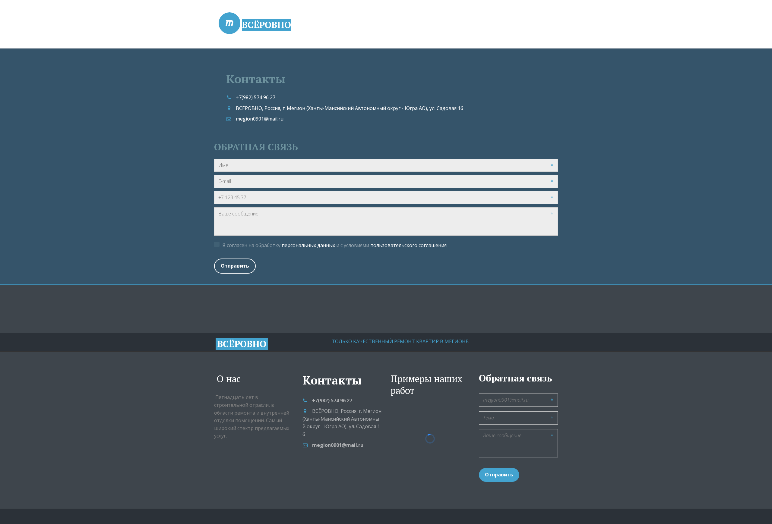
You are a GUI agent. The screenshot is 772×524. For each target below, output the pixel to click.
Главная (269, 24)
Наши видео (513, 24)
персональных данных (308, 245)
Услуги (308, 24)
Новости (432, 24)
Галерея (346, 24)
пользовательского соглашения (408, 245)
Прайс (470, 24)
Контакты (388, 24)
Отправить (235, 265)
